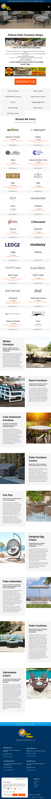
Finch (13, 206)
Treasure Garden (13, 321)
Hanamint (38, 229)
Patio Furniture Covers (38, 96)
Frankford (38, 206)
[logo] (6, 6)
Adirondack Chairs (13, 113)
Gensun (13, 229)
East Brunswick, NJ (39, 142)
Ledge (12, 252)
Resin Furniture (38, 91)
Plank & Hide (38, 275)
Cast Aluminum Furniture (13, 96)
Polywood (13, 298)
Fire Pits (12, 102)
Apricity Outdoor (13, 137)
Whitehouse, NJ (6, 140)
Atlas (13, 160)
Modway (38, 252)
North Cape (13, 275)
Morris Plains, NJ (13, 140)
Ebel (38, 183)
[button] (48, 6)
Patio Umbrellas (13, 108)
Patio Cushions (38, 108)
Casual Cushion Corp (38, 160)
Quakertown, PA (16, 303)
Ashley (38, 137)
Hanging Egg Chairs (38, 102)
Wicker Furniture (13, 91)
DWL (13, 183)
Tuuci (38, 321)
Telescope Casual (38, 298)
